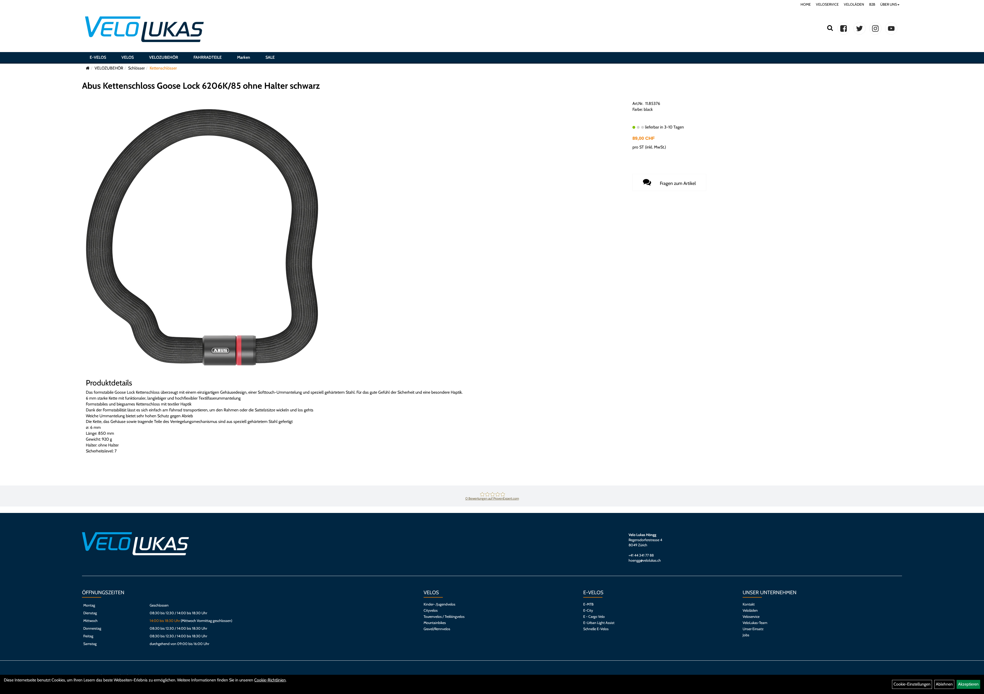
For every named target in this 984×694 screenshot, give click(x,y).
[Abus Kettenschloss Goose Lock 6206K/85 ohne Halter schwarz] (202, 236)
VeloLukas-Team (755, 622)
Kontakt (749, 604)
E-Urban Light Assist (598, 622)
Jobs (746, 635)
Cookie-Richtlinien (270, 680)
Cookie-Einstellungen (912, 684)
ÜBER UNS (888, 4)
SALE (270, 57)
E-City (588, 610)
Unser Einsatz (753, 629)
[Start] (88, 68)
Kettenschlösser (163, 68)
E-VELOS (98, 57)
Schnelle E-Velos (596, 629)
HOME (806, 4)
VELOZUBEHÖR (163, 57)
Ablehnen (944, 684)
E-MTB (588, 604)
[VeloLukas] (144, 29)
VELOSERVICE (827, 4)
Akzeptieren (968, 684)
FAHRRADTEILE (207, 57)
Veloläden (750, 610)
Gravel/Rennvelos (437, 629)
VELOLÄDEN (854, 4)
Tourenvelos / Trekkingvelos (444, 616)
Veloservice (751, 616)
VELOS (127, 57)
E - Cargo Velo (594, 616)
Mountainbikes (435, 622)
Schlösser (136, 68)
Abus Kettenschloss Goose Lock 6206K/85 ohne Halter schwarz (201, 85)
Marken (243, 57)
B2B (872, 4)
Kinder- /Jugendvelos (439, 604)
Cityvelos (431, 610)
